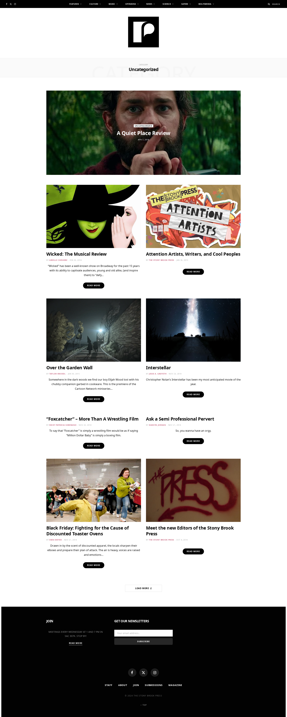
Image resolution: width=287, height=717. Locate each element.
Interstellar (158, 367)
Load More (142, 588)
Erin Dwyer (55, 539)
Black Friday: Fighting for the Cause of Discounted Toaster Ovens (87, 531)
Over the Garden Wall (69, 367)
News (149, 4)
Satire (184, 4)
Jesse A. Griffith (157, 373)
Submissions (154, 685)
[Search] (269, 4)
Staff (108, 685)
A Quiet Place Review (143, 133)
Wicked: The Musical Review (76, 254)
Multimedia (204, 4)
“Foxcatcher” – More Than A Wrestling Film (92, 419)
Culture (93, 4)
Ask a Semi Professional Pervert (180, 419)
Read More (93, 285)
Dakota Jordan (157, 425)
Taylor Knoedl (57, 373)
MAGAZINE (175, 685)
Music (112, 4)
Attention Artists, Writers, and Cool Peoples (193, 254)
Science (167, 4)
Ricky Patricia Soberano (62, 425)
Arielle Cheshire (58, 260)
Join (136, 685)
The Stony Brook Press (161, 260)
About (122, 685)
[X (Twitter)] (143, 672)
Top (144, 705)
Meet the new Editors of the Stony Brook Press (190, 531)
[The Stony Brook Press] (143, 32)
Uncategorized (143, 126)
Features (74, 4)
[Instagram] (155, 672)
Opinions (130, 4)
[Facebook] (132, 672)
